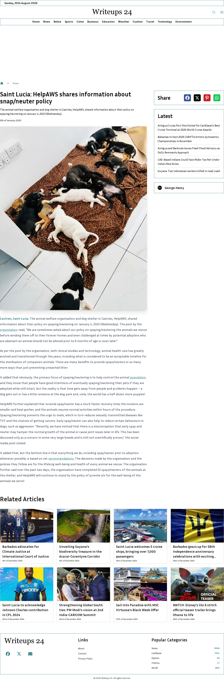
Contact (82, 653)
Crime (80, 21)
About (81, 648)
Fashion (138, 21)
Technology (165, 21)
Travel (150, 21)
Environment (184, 21)
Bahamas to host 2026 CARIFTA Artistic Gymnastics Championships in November (188, 139)
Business (93, 21)
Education (108, 21)
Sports (69, 21)
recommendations (61, 458)
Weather (123, 21)
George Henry (174, 188)
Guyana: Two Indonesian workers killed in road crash (189, 171)
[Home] (2, 83)
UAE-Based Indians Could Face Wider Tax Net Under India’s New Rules (188, 162)
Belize (57, 21)
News (46, 21)
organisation (9, 330)
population (138, 377)
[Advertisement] (112, 51)
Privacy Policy (85, 658)
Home (36, 21)
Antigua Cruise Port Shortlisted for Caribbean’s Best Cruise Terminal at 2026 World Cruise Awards (189, 127)
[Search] (214, 12)
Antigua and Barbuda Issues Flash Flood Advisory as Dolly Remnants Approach (189, 150)
